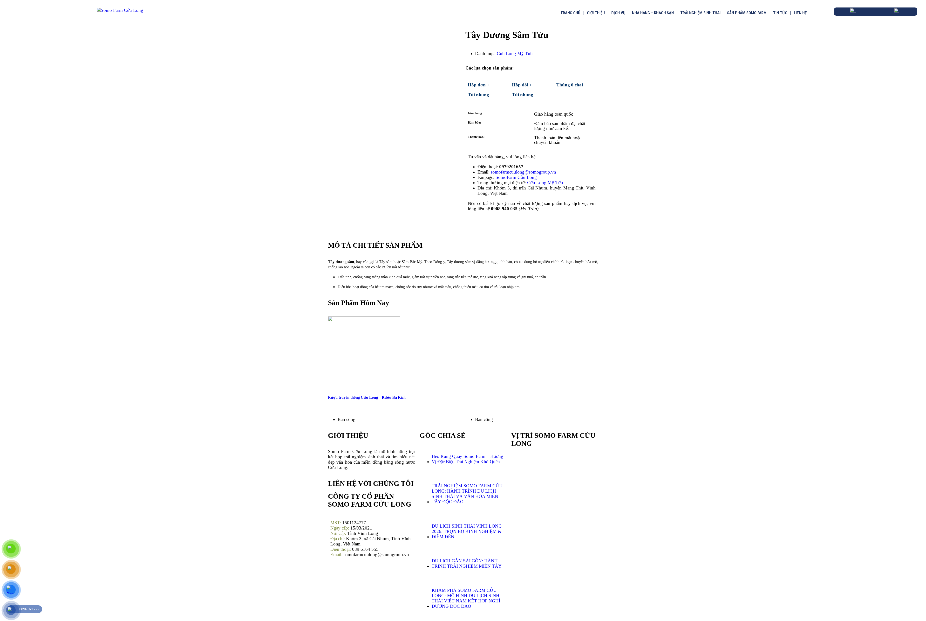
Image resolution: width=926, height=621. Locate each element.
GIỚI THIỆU (596, 12)
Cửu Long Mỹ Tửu (515, 53)
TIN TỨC (780, 12)
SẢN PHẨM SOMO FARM (747, 12)
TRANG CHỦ (570, 12)
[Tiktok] (350, 573)
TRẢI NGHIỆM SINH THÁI (700, 12)
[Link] (498, 224)
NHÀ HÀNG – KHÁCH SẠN (653, 12)
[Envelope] (485, 224)
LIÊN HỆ (800, 12)
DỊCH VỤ (618, 12)
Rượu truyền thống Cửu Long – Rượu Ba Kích (367, 397)
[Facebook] (471, 224)
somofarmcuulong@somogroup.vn (523, 171)
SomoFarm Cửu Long (516, 177)
